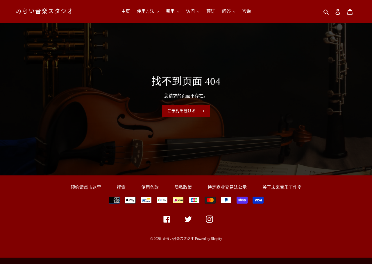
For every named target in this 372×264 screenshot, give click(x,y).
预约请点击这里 (86, 187)
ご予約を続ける (181, 111)
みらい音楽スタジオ (45, 11)
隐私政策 (183, 187)
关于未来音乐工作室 (282, 187)
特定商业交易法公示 (227, 187)
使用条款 (150, 187)
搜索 (121, 187)
